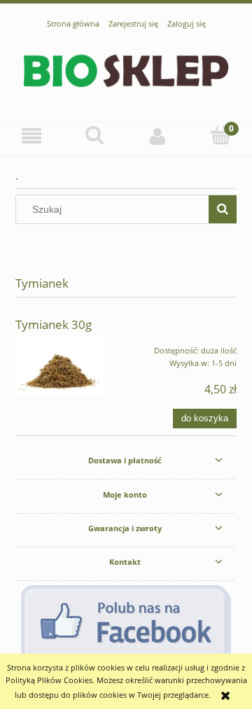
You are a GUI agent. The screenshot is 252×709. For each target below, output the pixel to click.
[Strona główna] (126, 69)
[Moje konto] (157, 136)
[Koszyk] (220, 135)
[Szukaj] (223, 209)
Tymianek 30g (53, 324)
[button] (31, 136)
